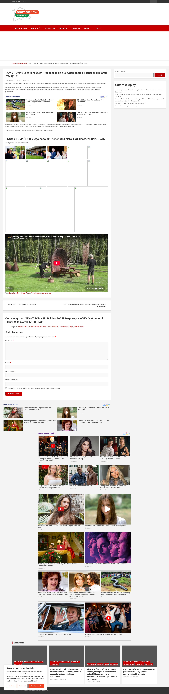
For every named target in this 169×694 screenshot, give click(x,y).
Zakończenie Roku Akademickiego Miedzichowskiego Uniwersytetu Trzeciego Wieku (84, 305)
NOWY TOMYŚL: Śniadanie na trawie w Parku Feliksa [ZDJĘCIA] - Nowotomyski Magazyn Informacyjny (50, 327)
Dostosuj (11, 686)
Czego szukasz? (120, 71)
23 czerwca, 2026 (55, 679)
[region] (25, 677)
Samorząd (76, 28)
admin (19, 80)
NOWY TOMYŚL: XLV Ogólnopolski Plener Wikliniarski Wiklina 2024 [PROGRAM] (56, 139)
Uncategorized (129, 664)
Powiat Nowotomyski (37, 293)
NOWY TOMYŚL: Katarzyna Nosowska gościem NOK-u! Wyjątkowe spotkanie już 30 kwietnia (139, 671)
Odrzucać (22, 686)
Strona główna (20, 28)
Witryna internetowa (11, 380)
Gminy (86, 28)
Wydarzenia (50, 28)
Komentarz (9, 340)
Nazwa (8, 363)
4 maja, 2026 (91, 681)
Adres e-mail (10, 371)
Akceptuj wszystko (36, 686)
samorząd (47, 293)
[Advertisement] (84, 46)
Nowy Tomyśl (26, 293)
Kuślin (106, 664)
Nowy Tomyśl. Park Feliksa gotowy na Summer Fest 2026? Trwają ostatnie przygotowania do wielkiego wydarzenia (66, 673)
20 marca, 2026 (128, 677)
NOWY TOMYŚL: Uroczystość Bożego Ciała (22, 304)
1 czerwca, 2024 (10, 80)
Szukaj (159, 75)
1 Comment (25, 80)
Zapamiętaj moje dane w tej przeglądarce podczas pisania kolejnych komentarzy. (34, 388)
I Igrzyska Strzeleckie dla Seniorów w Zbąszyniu (130, 103)
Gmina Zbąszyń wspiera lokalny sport (127, 106)
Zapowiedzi (63, 28)
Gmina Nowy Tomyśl (15, 293)
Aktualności (36, 28)
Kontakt (98, 28)
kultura (100, 664)
